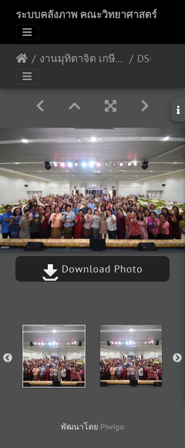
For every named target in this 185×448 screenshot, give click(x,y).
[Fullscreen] (110, 106)
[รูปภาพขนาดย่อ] (74, 106)
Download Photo (101, 269)
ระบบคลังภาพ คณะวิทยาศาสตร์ (86, 14)
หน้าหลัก (22, 58)
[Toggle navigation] (27, 32)
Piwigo (112, 426)
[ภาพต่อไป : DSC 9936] (144, 106)
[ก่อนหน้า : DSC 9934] (40, 106)
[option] (53, 356)
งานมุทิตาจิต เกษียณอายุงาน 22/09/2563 (82, 58)
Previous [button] (8, 358)
